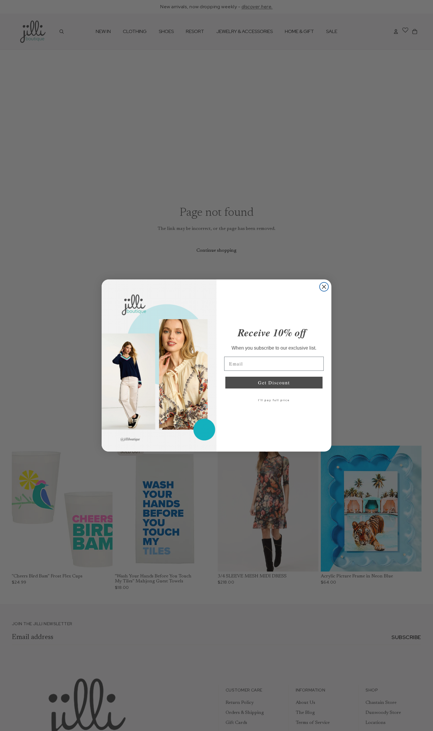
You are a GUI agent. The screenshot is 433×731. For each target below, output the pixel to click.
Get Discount (274, 382)
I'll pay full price (274, 400)
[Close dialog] (324, 286)
